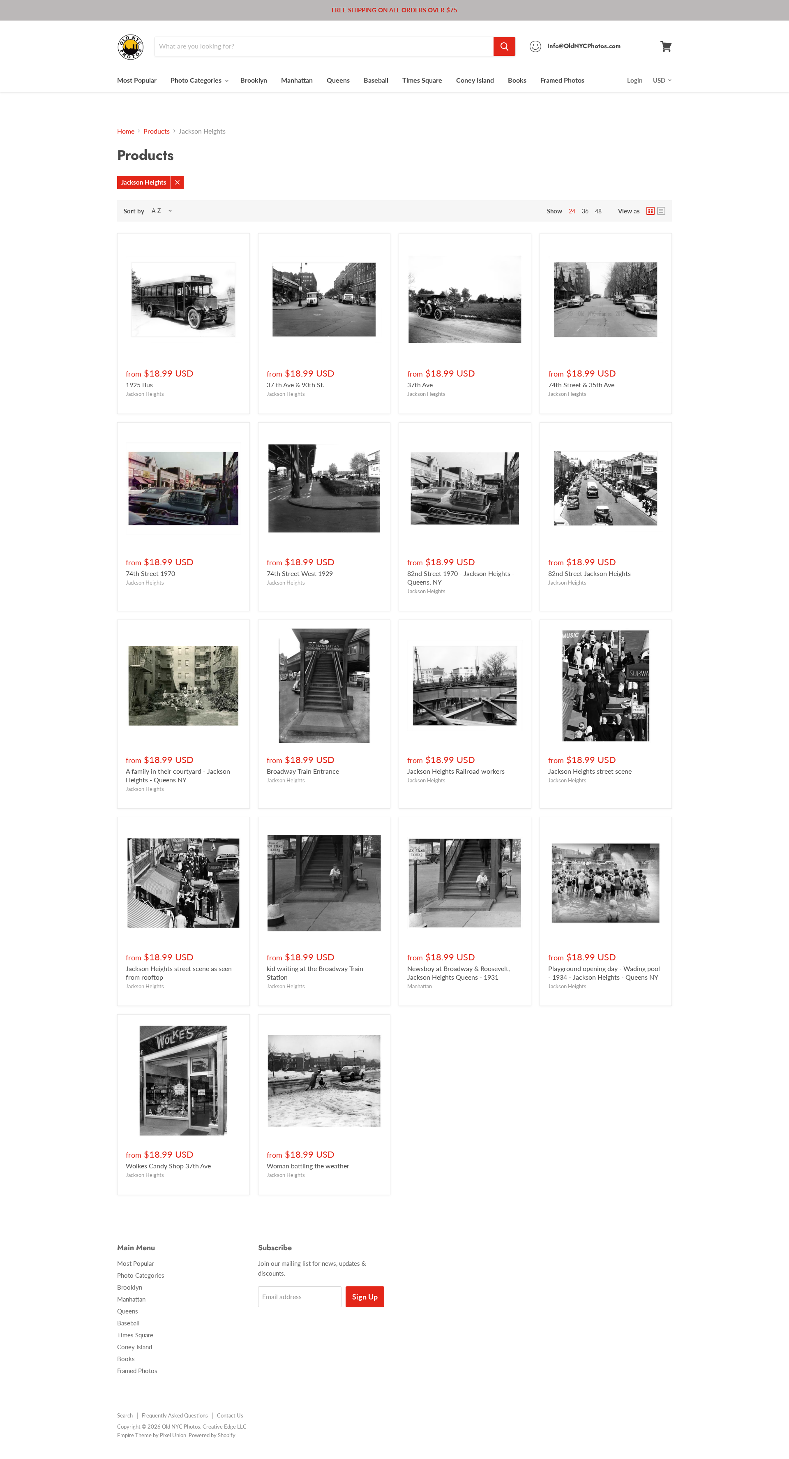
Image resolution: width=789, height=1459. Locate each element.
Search (125, 1415)
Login (634, 80)
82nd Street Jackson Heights (589, 573)
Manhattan (297, 80)
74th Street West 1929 (300, 573)
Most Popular (137, 80)
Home (125, 131)
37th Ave (420, 384)
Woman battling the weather (308, 1166)
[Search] (504, 46)
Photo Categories (197, 80)
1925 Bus (139, 384)
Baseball (376, 80)
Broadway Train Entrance (303, 771)
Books (517, 80)
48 (598, 211)
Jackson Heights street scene (590, 771)
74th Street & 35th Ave (581, 384)
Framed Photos (562, 80)
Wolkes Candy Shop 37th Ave (168, 1166)
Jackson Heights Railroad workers (456, 771)
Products (156, 131)
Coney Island (475, 80)
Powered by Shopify (212, 1435)
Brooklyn (253, 80)
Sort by (134, 211)
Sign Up (365, 1296)
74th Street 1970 (150, 573)
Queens (338, 80)
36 (585, 211)
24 (572, 211)
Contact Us (230, 1415)
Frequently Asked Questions (175, 1415)
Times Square (422, 80)
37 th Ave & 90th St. (296, 384)
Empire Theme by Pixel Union (151, 1435)
